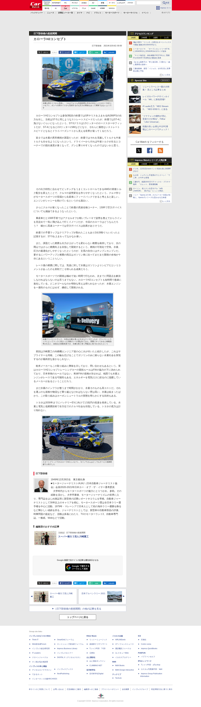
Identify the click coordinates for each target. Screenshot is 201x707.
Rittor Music (92, 636)
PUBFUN (142, 653)
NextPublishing (63, 674)
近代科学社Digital (96, 674)
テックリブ (116, 674)
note (96, 52)
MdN (114, 662)
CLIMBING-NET (95, 665)
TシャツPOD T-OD (97, 648)
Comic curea (146, 644)
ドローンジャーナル (40, 657)
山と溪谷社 (91, 657)
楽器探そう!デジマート (98, 644)
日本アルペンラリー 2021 (93, 593)
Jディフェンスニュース (124, 644)
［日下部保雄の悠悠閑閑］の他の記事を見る (77, 608)
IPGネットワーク (145, 661)
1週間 (155, 38)
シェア (67, 52)
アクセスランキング (144, 33)
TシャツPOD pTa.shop (150, 665)
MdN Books (119, 665)
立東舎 (92, 653)
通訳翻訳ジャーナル (123, 648)
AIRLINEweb (120, 640)
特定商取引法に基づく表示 (161, 689)
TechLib (118, 678)
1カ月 (166, 38)
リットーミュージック (98, 640)
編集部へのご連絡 (91, 689)
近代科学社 (91, 670)
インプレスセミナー (65, 653)
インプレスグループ (140, 689)
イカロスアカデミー (123, 657)
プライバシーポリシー (110, 689)
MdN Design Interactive (124, 670)
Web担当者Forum (39, 644)
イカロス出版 (117, 636)
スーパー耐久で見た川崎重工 (73, 536)
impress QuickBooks (149, 648)
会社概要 (125, 689)
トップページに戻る (77, 617)
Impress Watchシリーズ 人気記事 (151, 160)
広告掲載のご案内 (74, 689)
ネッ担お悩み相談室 (40, 662)
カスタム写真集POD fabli (151, 669)
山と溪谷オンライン (97, 661)
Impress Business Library (67, 648)
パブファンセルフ (148, 657)
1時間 (133, 38)
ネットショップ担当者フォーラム (70, 644)
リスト (54, 52)
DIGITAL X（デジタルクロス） (69, 657)
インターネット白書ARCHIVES (44, 679)
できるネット (37, 674)
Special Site (141, 80)
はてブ (81, 52)
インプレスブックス (65, 669)
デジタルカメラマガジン (42, 670)
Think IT (35, 640)
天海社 (143, 640)
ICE (139, 636)
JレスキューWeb (122, 653)
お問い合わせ (58, 689)
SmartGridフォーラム (65, 640)
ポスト (45, 52)
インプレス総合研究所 (41, 648)
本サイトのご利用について (39, 689)
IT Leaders (36, 653)
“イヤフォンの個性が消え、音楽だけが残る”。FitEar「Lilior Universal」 (155, 119)
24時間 (144, 38)
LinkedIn (111, 52)
